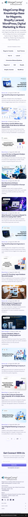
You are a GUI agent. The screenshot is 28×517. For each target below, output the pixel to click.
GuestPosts (7, 107)
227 (17, 439)
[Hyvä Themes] (21, 51)
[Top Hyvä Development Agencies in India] (14, 233)
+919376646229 (5, 490)
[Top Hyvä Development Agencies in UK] (14, 84)
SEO (4, 349)
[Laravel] (18, 55)
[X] (5, 499)
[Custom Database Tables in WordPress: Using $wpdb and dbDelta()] (14, 323)
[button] (2, 3)
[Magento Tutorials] (8, 51)
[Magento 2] (7, 65)
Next (20, 438)
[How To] (10, 55)
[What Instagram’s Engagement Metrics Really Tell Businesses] (14, 292)
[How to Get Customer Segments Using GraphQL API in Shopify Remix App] (14, 383)
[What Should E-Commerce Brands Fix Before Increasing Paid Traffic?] (14, 204)
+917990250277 (5, 497)
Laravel (6, 138)
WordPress (6, 317)
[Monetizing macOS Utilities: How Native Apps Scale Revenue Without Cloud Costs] (14, 113)
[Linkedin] (10, 499)
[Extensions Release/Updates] (14, 60)
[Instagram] (8, 499)
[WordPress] (20, 69)
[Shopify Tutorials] (9, 69)
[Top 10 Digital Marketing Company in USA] (14, 416)
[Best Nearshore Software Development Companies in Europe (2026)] (14, 172)
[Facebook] (2, 499)
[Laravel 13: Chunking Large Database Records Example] (14, 263)
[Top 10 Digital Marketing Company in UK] (14, 355)
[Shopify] (22, 65)
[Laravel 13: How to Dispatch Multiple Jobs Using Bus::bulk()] (14, 143)
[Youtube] (13, 499)
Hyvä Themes (7, 78)
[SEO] (14, 65)
